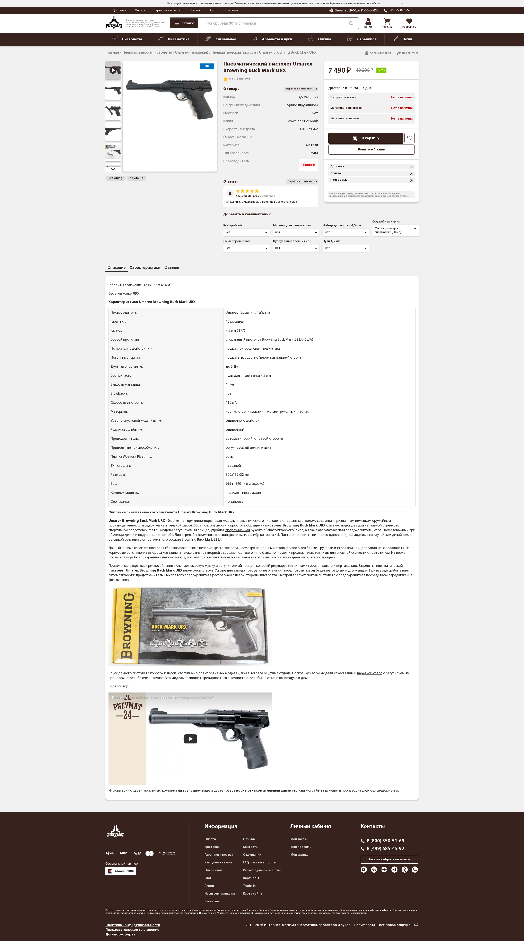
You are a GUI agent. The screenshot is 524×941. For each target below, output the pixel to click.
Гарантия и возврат (168, 10)
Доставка (119, 10)
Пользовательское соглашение (132, 930)
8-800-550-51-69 (399, 10)
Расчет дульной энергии (262, 870)
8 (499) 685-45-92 (385, 848)
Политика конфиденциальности (132, 925)
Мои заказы (299, 839)
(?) (150, 348)
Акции (209, 886)
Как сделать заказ (218, 862)
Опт (213, 10)
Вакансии (211, 901)
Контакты (231, 10)
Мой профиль (300, 847)
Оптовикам (213, 870)
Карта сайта (252, 893)
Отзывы (249, 839)
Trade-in (195, 10)
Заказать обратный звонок (389, 859)
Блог (207, 878)
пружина (136, 178)
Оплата (140, 10)
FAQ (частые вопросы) (260, 862)
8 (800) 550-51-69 (385, 841)
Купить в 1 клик (371, 149)
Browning (115, 178)
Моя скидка (299, 854)
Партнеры (251, 878)
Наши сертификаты (219, 893)
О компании (252, 854)
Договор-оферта (120, 934)
